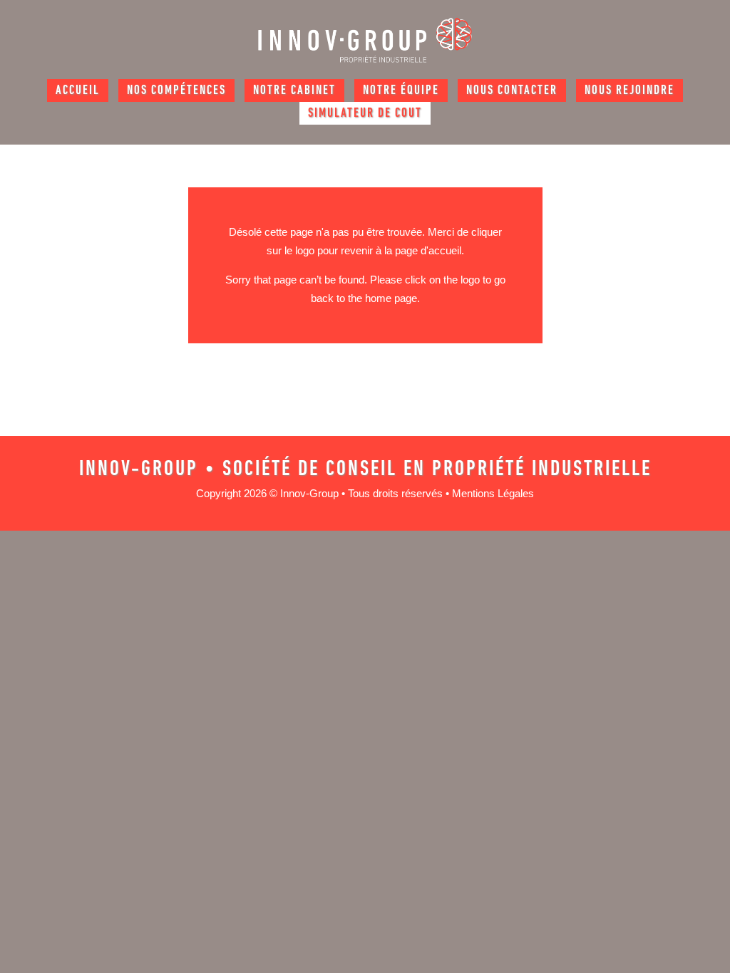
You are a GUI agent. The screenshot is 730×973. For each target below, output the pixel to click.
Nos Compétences (176, 91)
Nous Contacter (511, 91)
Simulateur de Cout (365, 114)
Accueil (78, 91)
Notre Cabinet (294, 91)
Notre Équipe (401, 91)
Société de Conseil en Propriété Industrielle (437, 470)
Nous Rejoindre (629, 91)
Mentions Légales (493, 493)
